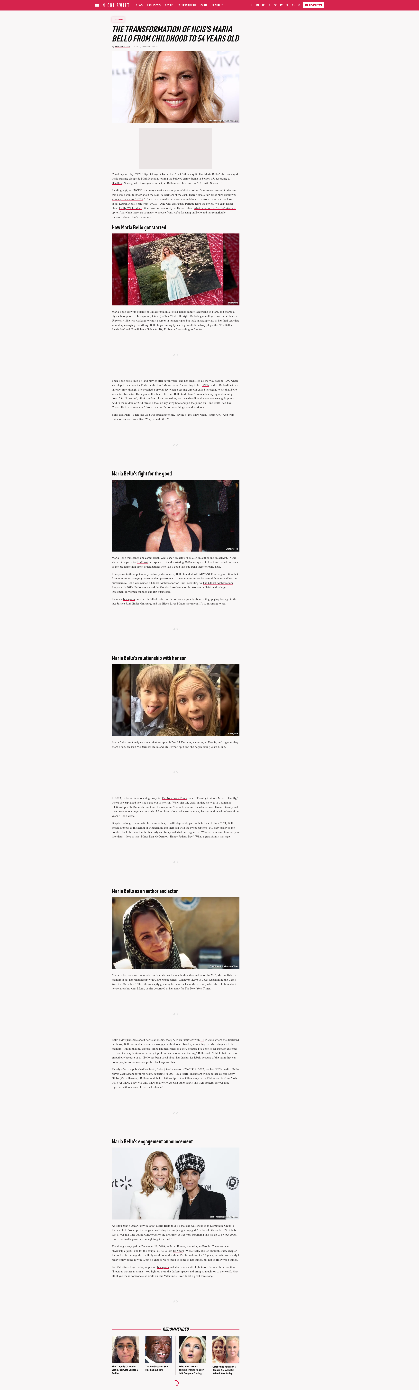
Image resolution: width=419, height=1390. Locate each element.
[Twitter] (269, 6)
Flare (215, 311)
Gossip (169, 5)
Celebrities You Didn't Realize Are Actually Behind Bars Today (224, 1370)
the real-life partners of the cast (168, 195)
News (139, 5)
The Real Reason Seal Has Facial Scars (156, 1368)
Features (217, 5)
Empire (198, 329)
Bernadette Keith (122, 46)
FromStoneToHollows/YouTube (224, 966)
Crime (204, 5)
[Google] (293, 6)
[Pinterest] (275, 6)
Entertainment (186, 5)
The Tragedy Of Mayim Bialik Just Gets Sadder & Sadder (125, 1370)
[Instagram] (263, 6)
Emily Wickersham (130, 208)
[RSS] (299, 6)
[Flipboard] (281, 6)
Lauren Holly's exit (130, 203)
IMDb (205, 385)
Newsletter (315, 5)
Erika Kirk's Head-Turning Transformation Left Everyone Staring (191, 1370)
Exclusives (154, 5)
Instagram (233, 303)
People (212, 742)
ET (202, 1040)
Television (118, 19)
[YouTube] (257, 6)
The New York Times (174, 798)
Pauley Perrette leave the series (194, 203)
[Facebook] (252, 6)
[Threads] (287, 6)
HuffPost (142, 562)
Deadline (117, 183)
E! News (178, 1251)
